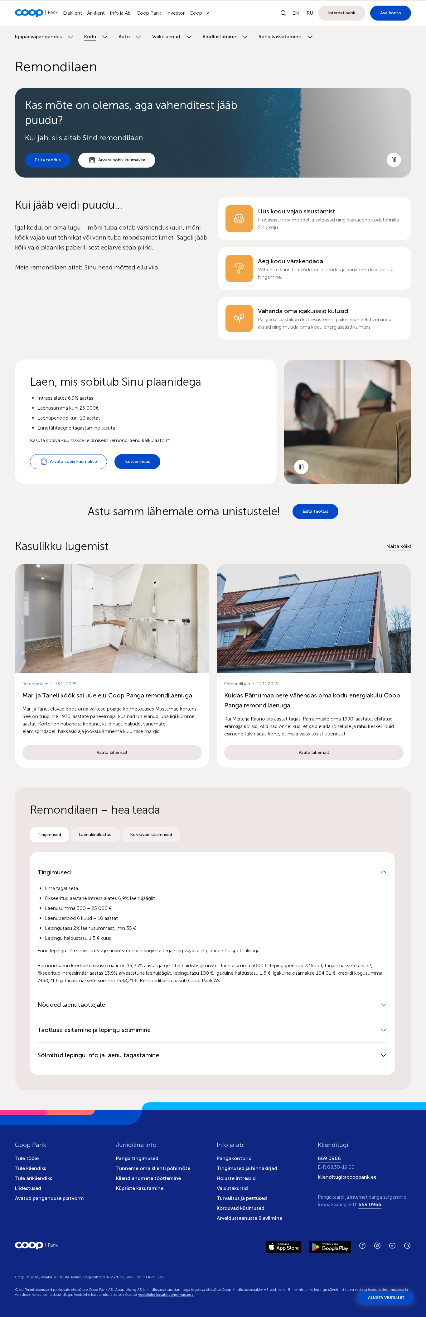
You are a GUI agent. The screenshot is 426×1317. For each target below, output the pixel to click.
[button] (112, 666)
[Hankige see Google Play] (330, 1246)
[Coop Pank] (36, 1245)
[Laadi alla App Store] (284, 1246)
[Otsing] (283, 13)
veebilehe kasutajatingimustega (166, 1294)
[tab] (49, 834)
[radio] (49, 834)
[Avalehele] (36, 13)
